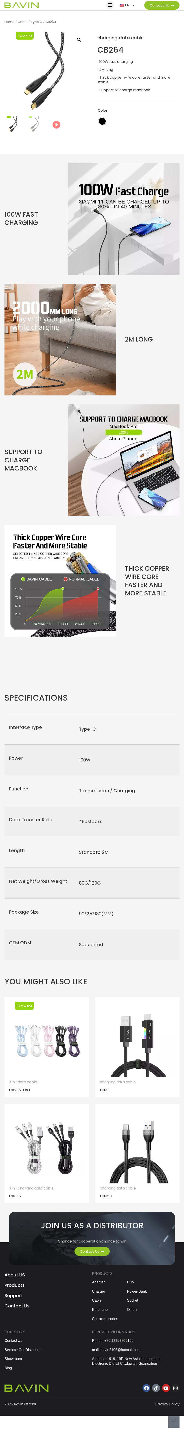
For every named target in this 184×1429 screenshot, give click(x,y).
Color (102, 110)
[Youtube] (166, 1388)
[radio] (102, 121)
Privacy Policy (167, 1404)
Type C (36, 22)
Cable (22, 22)
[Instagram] (176, 1388)
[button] (79, 40)
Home (9, 22)
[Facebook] (146, 1388)
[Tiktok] (156, 1388)
